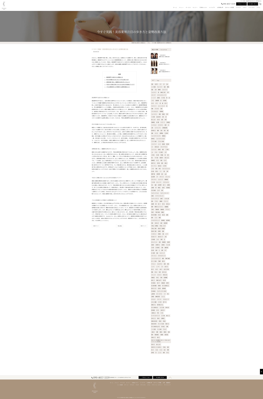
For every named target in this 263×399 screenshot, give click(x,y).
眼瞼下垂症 (167, 258)
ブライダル (157, 108)
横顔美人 (164, 135)
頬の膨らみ (153, 130)
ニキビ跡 (153, 182)
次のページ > (143, 226)
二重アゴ (156, 84)
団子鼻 (158, 163)
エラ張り (164, 165)
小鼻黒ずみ (158, 244)
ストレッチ (153, 274)
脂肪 (158, 130)
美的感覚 (165, 223)
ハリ (160, 171)
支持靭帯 (159, 185)
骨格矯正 (163, 220)
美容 (161, 160)
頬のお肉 (167, 307)
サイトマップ (167, 385)
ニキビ (152, 100)
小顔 (155, 89)
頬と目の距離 (153, 214)
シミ (152, 146)
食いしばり (158, 344)
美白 (159, 168)
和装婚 (162, 334)
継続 (152, 217)
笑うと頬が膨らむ (165, 285)
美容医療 (157, 100)
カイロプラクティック (155, 220)
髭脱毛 (159, 149)
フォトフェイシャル (166, 168)
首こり (152, 349)
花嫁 (161, 108)
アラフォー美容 (161, 141)
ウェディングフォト (155, 193)
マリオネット (153, 234)
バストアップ (164, 89)
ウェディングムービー (164, 193)
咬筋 (152, 223)
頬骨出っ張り (163, 92)
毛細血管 (163, 282)
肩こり (159, 204)
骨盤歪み (153, 277)
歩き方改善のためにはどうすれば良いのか (117, 79)
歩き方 (158, 119)
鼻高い (166, 163)
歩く (165, 250)
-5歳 (163, 234)
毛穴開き (164, 100)
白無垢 (159, 231)
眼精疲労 (153, 160)
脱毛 (163, 149)
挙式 (167, 114)
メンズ (159, 144)
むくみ (161, 349)
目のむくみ (153, 318)
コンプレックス (158, 127)
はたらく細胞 (153, 302)
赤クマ (157, 269)
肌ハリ (164, 185)
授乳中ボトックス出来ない (156, 347)
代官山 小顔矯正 (154, 225)
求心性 (159, 214)
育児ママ (153, 344)
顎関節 (159, 89)
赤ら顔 (152, 171)
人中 (165, 152)
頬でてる (164, 302)
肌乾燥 (163, 144)
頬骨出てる (153, 304)
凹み (152, 185)
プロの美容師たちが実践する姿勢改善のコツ (118, 87)
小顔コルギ (157, 223)
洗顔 (159, 272)
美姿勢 (152, 204)
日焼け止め (157, 146)
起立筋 (159, 288)
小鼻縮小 (163, 244)
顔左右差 (166, 334)
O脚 (164, 130)
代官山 (164, 347)
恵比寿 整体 (153, 231)
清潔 (162, 250)
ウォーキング (159, 86)
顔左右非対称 (153, 323)
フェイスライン (154, 114)
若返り (152, 212)
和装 (169, 332)
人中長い (153, 155)
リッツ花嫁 (153, 329)
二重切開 (158, 174)
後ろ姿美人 (153, 282)
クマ (162, 266)
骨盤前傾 (157, 209)
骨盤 (152, 89)
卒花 (158, 312)
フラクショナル (166, 182)
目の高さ (163, 326)
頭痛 (152, 108)
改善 (152, 84)
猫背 (165, 86)
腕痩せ (165, 332)
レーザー (158, 266)
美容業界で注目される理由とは (114, 77)
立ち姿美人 (158, 247)
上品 (165, 174)
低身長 (168, 242)
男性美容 (168, 187)
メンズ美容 (153, 86)
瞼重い (159, 187)
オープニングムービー (160, 195)
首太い (157, 277)
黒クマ (152, 269)
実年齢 (159, 234)
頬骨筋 (159, 285)
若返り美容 (158, 212)
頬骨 (168, 349)
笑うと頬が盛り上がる (155, 326)
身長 (160, 242)
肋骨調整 (165, 277)
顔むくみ (168, 315)
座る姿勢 (153, 176)
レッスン (159, 352)
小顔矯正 (168, 122)
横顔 (152, 206)
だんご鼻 (168, 244)
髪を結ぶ (159, 165)
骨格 (168, 263)
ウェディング (162, 253)
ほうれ (157, 310)
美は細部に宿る (252, 4)
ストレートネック (161, 106)
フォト (157, 239)
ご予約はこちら (241, 4)
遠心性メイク (160, 236)
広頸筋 (152, 296)
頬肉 (152, 201)
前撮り (152, 195)
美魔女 (162, 212)
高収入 (163, 187)
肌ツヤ (158, 282)
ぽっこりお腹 (153, 261)
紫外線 (167, 144)
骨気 (162, 190)
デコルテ (164, 329)
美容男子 (161, 157)
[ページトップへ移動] (170, 377)
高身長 (152, 244)
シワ (164, 293)
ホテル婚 (156, 157)
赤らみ (156, 272)
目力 (168, 155)
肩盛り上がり (158, 280)
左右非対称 (158, 116)
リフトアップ (153, 144)
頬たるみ (168, 204)
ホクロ (156, 152)
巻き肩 (152, 250)
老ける (163, 204)
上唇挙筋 (153, 293)
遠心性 (163, 214)
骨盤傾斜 (164, 242)
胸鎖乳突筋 (158, 296)
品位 (162, 174)
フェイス (163, 296)
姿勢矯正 (161, 133)
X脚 (167, 130)
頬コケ (158, 337)
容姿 (156, 250)
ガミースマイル (159, 293)
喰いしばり (153, 119)
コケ (164, 84)
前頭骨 (168, 185)
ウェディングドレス (155, 198)
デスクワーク (153, 106)
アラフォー (168, 209)
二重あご (153, 332)
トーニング (153, 97)
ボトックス (168, 176)
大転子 (152, 209)
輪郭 (165, 125)
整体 (168, 347)
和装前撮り (157, 334)
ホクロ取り (161, 152)
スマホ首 (159, 302)
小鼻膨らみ (153, 312)
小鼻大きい (163, 310)
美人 (152, 157)
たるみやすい (159, 263)
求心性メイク (153, 236)
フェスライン (153, 92)
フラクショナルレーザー (161, 95)
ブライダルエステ (154, 111)
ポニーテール (153, 165)
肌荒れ (167, 282)
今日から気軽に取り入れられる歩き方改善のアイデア (120, 84)
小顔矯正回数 (164, 127)
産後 (162, 119)
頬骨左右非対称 (154, 321)
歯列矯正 (168, 220)
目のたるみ (164, 272)
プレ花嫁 (153, 116)
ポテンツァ (162, 176)
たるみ (157, 349)
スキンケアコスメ (164, 146)
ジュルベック (160, 179)
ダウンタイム (153, 179)
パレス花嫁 (159, 329)
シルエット (159, 274)
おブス (157, 160)
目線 (157, 253)
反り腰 (157, 122)
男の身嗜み (153, 291)
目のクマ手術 (166, 269)
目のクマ (166, 266)
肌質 (165, 263)
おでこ (157, 103)
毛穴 (168, 92)
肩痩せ (161, 332)
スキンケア (153, 95)
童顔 (167, 214)
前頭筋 (152, 187)
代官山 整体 (153, 228)
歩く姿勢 (153, 253)
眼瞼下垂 (153, 174)
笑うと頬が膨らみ (154, 307)
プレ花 (162, 312)
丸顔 (161, 130)
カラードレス (153, 255)
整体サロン (153, 163)
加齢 (155, 185)
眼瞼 (163, 258)
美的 (161, 223)
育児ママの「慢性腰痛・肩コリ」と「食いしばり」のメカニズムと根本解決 (160, 341)
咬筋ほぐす (153, 337)
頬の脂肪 (153, 310)
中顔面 (162, 155)
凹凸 (167, 84)
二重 (167, 171)
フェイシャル (153, 149)
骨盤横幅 (166, 206)
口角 (152, 127)
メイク (166, 234)
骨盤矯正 (153, 122)
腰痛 (168, 86)
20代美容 (153, 239)
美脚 (152, 133)
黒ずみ (157, 171)
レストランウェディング (155, 258)
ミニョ (156, 217)
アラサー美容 (153, 141)
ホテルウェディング (161, 255)
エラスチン (153, 299)
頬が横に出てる (160, 304)
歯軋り (161, 198)
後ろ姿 (164, 280)
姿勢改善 (164, 288)
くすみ (152, 168)
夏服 (157, 332)
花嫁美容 (161, 111)
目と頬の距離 (153, 285)
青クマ (161, 269)
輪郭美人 (153, 138)
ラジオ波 (163, 97)
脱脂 (152, 272)
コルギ (158, 190)
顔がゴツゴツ (153, 288)
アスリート (166, 201)
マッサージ (163, 122)
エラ (160, 84)
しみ (152, 152)
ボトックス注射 (161, 323)
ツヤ (157, 176)
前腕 (167, 326)
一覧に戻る (119, 226)
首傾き (160, 321)
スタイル (156, 133)
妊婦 (165, 119)
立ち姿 (152, 247)
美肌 (156, 168)
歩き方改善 (153, 190)
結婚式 (163, 114)
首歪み (164, 321)
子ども (167, 352)
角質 (161, 239)
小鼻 (165, 236)
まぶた (152, 103)
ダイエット (153, 263)
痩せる (163, 261)
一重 (164, 171)
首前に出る (165, 274)
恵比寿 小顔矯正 (161, 228)
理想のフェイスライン (159, 206)
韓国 (159, 217)
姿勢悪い (163, 318)
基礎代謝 (166, 247)
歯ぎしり (153, 280)
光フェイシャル (154, 242)
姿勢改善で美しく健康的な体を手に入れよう (118, 82)
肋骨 (161, 277)
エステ (165, 160)
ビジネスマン (160, 125)
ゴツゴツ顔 (162, 307)
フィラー (153, 266)
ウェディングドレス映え (161, 291)
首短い (158, 318)
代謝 (162, 247)
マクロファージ (166, 299)
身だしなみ (167, 157)
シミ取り (167, 149)
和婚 (163, 231)
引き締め (166, 133)
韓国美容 (166, 179)
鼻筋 (162, 163)
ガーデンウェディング (155, 315)
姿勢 (164, 352)
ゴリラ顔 (163, 315)
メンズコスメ (153, 125)
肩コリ (166, 103)
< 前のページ (95, 226)
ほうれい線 (167, 198)
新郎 (152, 334)
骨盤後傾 (162, 209)
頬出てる (167, 323)
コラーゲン (159, 299)
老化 (168, 293)
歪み (164, 349)
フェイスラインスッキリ (156, 135)
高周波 (158, 97)
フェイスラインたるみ (160, 138)
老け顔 (157, 155)
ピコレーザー (158, 182)
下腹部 (159, 261)
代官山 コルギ (163, 225)
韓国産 (161, 201)
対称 (163, 116)
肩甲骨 (152, 352)
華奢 (160, 114)
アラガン (156, 201)
